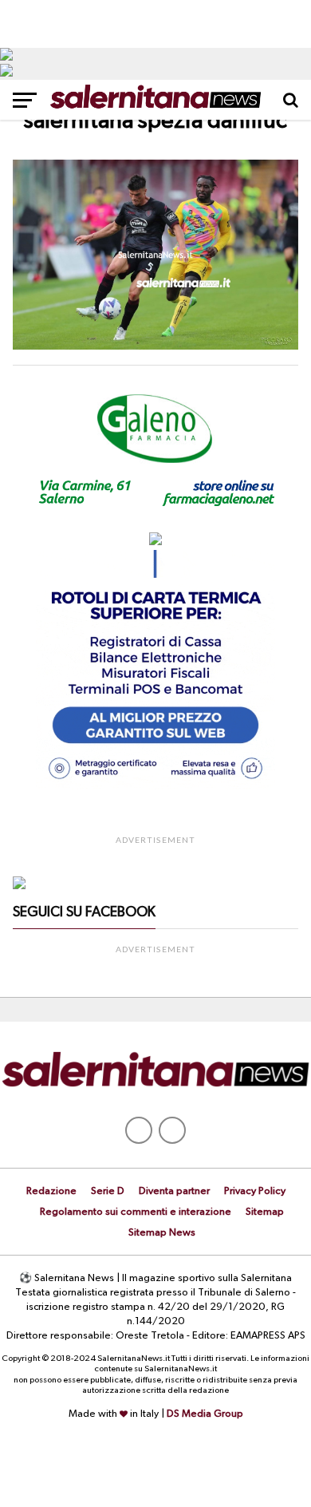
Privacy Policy (254, 1191)
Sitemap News (161, 1233)
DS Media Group (205, 1414)
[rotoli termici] (155, 786)
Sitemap (265, 1212)
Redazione (51, 1191)
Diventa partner (174, 1191)
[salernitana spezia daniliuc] (155, 346)
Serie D (107, 1191)
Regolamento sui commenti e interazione (135, 1212)
